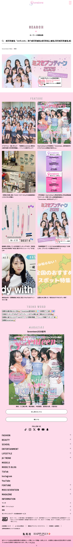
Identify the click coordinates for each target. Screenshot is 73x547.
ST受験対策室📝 (31, 317)
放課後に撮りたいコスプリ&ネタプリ (13, 317)
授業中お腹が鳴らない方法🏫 (11, 311)
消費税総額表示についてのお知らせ (11, 528)
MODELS (6, 462)
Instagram (7, 476)
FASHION (6, 435)
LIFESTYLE (7, 453)
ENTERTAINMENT (10, 449)
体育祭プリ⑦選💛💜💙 (47, 311)
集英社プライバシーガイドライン (36, 526)
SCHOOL (6, 444)
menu (70, 4)
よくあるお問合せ (19, 526)
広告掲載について (6, 526)
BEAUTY (6, 440)
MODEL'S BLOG (9, 467)
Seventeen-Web (7, 49)
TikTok (5, 471)
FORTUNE (6, 485)
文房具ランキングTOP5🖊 (10, 314)
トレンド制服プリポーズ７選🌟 (47, 317)
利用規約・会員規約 (54, 526)
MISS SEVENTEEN (10, 490)
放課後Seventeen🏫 (8, 320)
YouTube (6, 480)
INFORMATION (8, 499)
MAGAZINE (7, 494)
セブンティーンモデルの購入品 (29, 314)
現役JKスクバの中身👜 (47, 314)
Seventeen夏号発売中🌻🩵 (30, 311)
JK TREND (6, 458)
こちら (33, 542)
